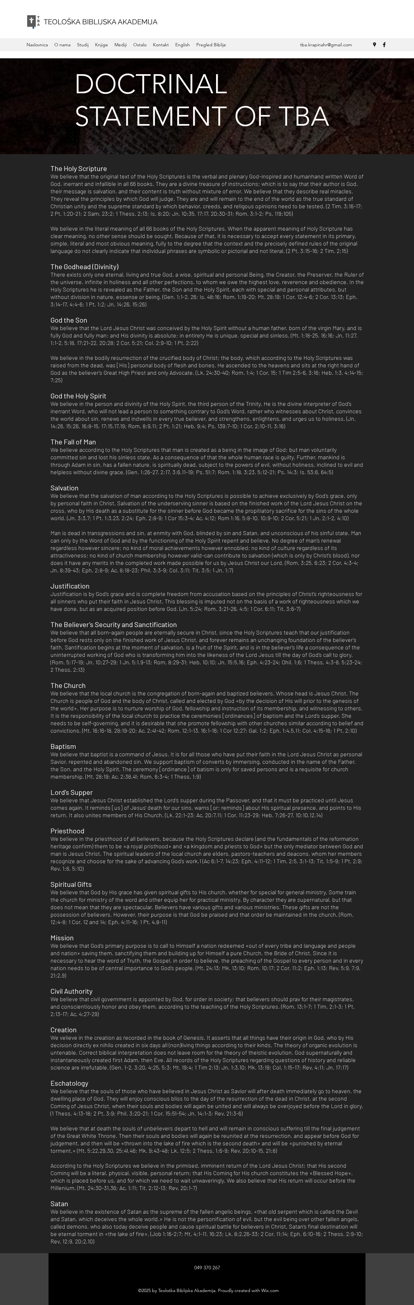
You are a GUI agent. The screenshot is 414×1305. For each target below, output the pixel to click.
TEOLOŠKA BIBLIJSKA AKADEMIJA (101, 21)
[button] (62, 45)
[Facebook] (384, 44)
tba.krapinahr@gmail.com (326, 45)
